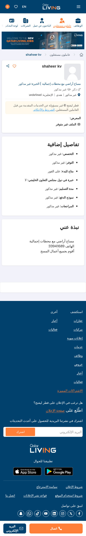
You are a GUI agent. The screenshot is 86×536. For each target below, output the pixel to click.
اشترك (20, 432)
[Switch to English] (24, 6)
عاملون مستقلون (60, 54)
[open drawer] (78, 6)
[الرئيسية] (81, 55)
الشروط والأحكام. (44, 109)
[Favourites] (16, 6)
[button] (43, 40)
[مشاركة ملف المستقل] (7, 66)
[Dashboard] (7, 6)
